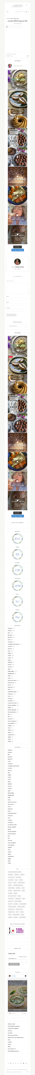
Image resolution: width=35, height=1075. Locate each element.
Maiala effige (11, 671)
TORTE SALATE (16, 914)
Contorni (10, 646)
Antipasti (10, 628)
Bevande (10, 635)
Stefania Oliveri (11, 54)
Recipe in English (12, 705)
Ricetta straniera (12, 712)
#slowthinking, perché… (14, 1051)
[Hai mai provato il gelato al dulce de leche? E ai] (17, 79)
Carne (9, 639)
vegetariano (11, 734)
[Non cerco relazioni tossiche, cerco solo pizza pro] (17, 215)
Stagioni (10, 725)
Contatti (10, 1042)
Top (27, 1071)
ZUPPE (9, 741)
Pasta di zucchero (12, 680)
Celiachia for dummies (13, 1028)
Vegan (9, 732)
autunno (17, 874)
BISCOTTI (10, 637)
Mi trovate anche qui (13, 1035)
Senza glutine (11, 723)
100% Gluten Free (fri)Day (14, 872)
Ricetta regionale (12, 709)
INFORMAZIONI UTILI (18, 885)
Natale (15, 893)
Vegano (16, 917)
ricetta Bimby (18, 901)
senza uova (11, 912)
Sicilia (22, 912)
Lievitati (10, 667)
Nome (7, 296)
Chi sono (10, 1030)
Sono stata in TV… (12, 1049)
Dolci (9, 651)
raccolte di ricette (12, 703)
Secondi (10, 719)
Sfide (17, 912)
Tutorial (9, 730)
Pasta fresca (11, 682)
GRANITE (10, 662)
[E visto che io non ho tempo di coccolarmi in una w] (17, 118)
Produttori (10, 700)
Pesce (9, 685)
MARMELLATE (11, 673)
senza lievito (19, 909)
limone (10, 890)
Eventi (9, 657)
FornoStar (13, 976)
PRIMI (23, 898)
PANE (9, 676)
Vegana (10, 917)
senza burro (23, 904)
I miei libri (10, 1033)
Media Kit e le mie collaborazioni (15, 1037)
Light (9, 669)
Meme (23, 890)
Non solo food (12, 896)
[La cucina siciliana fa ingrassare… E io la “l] (17, 98)
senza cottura (12, 906)
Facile (14, 882)
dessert (10, 648)
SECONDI (16, 904)
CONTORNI (10, 880)
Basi (9, 633)
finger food (21, 882)
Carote (22, 874)
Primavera (10, 694)
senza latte (11, 909)
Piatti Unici (11, 898)
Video (9, 739)
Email (7, 302)
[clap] (10, 1013)
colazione (10, 642)
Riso (9, 714)
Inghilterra (11, 888)
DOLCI (16, 880)
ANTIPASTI (10, 874)
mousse (10, 893)
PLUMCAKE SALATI (12, 691)
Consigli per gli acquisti (13, 644)
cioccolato (11, 877)
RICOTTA (10, 904)
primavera (18, 898)
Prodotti (10, 698)
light (23, 888)
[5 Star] (10, 18)
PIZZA (9, 689)
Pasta (9, 678)
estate (9, 655)
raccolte (10, 901)
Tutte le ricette (11, 1024)
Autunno (10, 630)
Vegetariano (22, 917)
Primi (9, 696)
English (9, 653)
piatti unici (10, 687)
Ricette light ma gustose (14, 1026)
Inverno (9, 664)
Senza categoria (12, 721)
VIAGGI (9, 1044)
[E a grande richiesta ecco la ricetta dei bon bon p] (17, 137)
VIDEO (9, 1046)
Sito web (8, 308)
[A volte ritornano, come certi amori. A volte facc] (17, 157)
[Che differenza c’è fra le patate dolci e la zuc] (17, 195)
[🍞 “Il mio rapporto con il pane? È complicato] (17, 234)
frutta (10, 885)
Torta (9, 728)
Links (9, 1039)
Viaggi (9, 737)
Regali (9, 707)
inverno (18, 888)
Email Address (12, 958)
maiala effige (17, 890)
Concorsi (18, 877)
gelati (9, 660)
